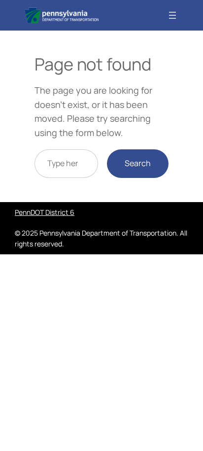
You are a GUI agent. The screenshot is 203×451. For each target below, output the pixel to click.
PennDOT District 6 (44, 212)
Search (138, 163)
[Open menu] (172, 15)
